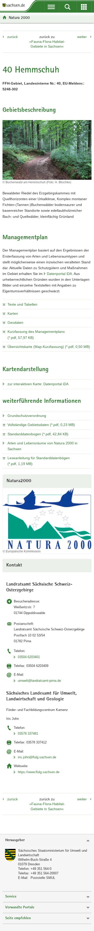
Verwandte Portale (19, 907)
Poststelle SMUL (43, 878)
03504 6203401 (29, 657)
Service (11, 897)
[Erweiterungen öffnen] (83, 7)
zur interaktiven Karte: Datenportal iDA (38, 384)
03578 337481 (28, 733)
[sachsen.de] (15, 6)
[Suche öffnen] (67, 7)
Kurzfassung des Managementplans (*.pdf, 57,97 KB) (36, 334)
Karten (13, 313)
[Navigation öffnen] (51, 7)
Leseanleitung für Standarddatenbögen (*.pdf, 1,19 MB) (39, 461)
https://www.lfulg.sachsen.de (38, 772)
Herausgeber (15, 840)
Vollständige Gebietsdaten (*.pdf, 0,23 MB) (41, 425)
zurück (12, 37)
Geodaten (15, 322)
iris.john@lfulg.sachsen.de (37, 757)
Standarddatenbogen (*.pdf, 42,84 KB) (38, 434)
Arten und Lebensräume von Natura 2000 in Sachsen (42, 446)
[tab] (47, 840)
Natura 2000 (19, 17)
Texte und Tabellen (22, 304)
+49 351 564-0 (41, 869)
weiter (82, 37)
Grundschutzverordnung (27, 416)
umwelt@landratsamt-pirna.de (39, 681)
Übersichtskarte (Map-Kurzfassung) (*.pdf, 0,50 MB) (49, 347)
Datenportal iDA (59, 274)
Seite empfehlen (18, 918)
